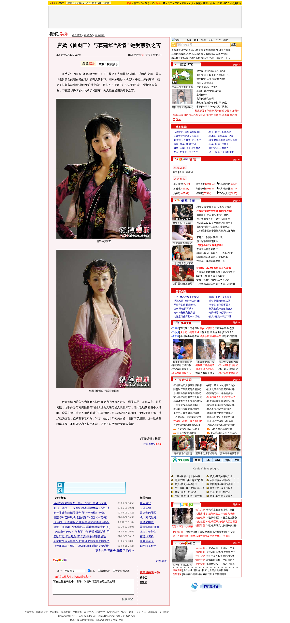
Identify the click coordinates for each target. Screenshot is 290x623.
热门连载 (177, 536)
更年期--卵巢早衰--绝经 (221, 136)
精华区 (143, 577)
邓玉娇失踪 (197, 50)
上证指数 (178, 184)
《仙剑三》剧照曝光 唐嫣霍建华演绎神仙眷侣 (81, 522)
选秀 (195, 115)
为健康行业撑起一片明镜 (187, 316)
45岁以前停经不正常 (220, 304)
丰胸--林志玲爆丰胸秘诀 (186, 296)
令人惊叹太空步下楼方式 (223, 432)
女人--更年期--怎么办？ (186, 152)
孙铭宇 (200, 86)
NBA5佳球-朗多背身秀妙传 (210, 275)
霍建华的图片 (148, 512)
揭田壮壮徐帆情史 (182, 362)
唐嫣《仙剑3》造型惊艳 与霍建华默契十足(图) (81, 526)
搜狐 (69, 3)
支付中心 (54, 612)
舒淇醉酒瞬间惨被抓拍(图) (221, 401)
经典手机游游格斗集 (210, 336)
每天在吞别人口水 (182, 564)
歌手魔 (200, 71)
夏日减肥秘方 (208, 53)
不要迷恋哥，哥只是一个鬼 (220, 548)
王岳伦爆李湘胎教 (186, 432)
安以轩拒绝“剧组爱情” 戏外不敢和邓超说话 (79, 536)
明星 (178, 119)
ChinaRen (78, 3)
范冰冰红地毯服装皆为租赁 (187, 397)
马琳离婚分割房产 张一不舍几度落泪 (215, 283)
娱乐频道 (77, 35)
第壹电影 (200, 517)
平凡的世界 (216, 332)
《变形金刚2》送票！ (188, 428)
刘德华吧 (200, 188)
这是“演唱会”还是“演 (214, 71)
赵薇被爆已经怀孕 (181, 365)
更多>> (236, 65)
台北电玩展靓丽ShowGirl (186, 424)
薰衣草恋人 (147, 541)
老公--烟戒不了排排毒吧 (221, 152)
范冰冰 (202, 115)
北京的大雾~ (210, 86)
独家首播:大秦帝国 (206, 207)
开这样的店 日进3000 (185, 304)
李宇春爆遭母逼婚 (181, 369)
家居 (184, 3)
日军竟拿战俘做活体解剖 (186, 405)
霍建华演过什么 (149, 526)
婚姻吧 (199, 193)
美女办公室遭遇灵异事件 (186, 413)
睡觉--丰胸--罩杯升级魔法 (187, 148)
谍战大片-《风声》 (182, 223)
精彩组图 (200, 521)
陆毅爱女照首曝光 (228, 369)
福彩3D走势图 (229, 336)
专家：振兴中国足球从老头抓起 (212, 279)
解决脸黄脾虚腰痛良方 (221, 308)
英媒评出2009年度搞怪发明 (220, 552)
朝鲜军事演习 (211, 50)
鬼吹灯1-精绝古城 (189, 332)
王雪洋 (200, 90)
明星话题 (200, 525)
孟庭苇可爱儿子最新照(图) (221, 417)
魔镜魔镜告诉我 (212, 90)
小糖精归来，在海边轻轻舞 (220, 563)
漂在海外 (177, 570)
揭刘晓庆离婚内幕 (205, 365)
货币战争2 (227, 332)
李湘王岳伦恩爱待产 (207, 249)
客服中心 (89, 612)
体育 (136, 3)
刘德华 (210, 110)
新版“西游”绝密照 (183, 453)
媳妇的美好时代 (220, 215)
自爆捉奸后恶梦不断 (182, 263)
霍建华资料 (147, 536)
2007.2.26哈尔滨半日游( (215, 106)
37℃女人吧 (224, 193)
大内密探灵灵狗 (204, 218)
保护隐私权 (113, 612)
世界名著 (204, 332)
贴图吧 (177, 193)
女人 (191, 3)
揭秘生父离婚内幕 (228, 362)
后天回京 (209, 83)
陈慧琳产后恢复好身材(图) (187, 389)
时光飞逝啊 (208, 98)
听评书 (175, 328)
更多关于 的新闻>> (114, 550)
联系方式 (100, 612)
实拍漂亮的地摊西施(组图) (221, 405)
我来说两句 (135, 54)
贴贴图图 (200, 552)
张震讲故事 (220, 328)
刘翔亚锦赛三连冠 (182, 283)
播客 (205, 3)
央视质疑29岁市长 (181, 50)
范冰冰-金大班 (224, 207)
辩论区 (143, 582)
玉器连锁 (145, 508)
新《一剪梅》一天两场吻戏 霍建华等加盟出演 (81, 508)
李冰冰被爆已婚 (205, 362)
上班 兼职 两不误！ (184, 308)
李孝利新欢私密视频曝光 (220, 413)
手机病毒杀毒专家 (189, 336)
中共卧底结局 (196, 57)
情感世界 (200, 559)
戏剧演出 (177, 532)
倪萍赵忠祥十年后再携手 (220, 393)
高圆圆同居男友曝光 (182, 107)
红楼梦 (230, 328)
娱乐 (147, 3)
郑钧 (221, 115)
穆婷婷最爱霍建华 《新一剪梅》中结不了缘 (80, 503)
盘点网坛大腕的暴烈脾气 (186, 409)
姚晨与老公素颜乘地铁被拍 (187, 401)
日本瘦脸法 (222, 53)
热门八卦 (200, 509)
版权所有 (130, 616)
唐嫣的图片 (147, 522)
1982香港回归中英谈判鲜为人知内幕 (215, 230)
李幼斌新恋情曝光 (228, 365)
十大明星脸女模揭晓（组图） (221, 509)
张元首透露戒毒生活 (221, 428)
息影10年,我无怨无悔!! (213, 79)
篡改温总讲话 (193, 53)
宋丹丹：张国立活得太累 (209, 237)
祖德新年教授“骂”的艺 (215, 102)
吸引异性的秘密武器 (219, 300)
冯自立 (200, 83)
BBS (226, 3)
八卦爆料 (200, 513)
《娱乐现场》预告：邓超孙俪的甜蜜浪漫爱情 (81, 545)
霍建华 (189, 172)
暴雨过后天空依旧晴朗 (214, 574)
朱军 (175, 115)
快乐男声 (234, 110)
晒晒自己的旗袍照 (192, 574)
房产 (177, 3)
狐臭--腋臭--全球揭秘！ (221, 132)
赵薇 (180, 115)
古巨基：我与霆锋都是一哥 (210, 261)
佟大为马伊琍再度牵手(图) (221, 389)
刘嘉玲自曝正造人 (205, 373)
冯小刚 (218, 110)
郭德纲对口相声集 (189, 328)
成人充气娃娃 (148, 517)
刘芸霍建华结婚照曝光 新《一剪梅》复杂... (79, 512)
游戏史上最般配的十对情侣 (221, 424)
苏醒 (216, 115)
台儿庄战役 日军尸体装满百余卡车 (214, 222)
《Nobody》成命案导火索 (187, 417)
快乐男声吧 (224, 184)
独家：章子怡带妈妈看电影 (221, 385)
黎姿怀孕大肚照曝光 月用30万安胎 (214, 253)
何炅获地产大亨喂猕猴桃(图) (188, 385)
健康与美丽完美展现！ (185, 312)
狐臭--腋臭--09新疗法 (220, 316)
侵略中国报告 (223, 57)
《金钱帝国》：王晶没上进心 (221, 517)
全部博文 (164, 612)
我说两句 (236, 3)
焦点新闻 (200, 548)
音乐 (211, 40)
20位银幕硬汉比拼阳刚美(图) (221, 525)
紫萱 (175, 172)
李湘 (232, 115)
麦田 (209, 215)
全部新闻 (152, 612)
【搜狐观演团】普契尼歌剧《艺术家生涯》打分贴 (209, 532)
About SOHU (128, 612)
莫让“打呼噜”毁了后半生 (186, 136)
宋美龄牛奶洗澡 (179, 57)
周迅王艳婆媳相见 (205, 369)
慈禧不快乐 (209, 57)
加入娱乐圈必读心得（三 (217, 75)
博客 (219, 3)
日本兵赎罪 (224, 50)
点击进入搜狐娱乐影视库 (220, 421)
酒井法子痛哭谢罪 (229, 453)
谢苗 (198, 79)
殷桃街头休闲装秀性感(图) (187, 393)
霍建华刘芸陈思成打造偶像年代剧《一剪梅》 (81, 517)
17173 (87, 3)
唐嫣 (181, 172)
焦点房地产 (98, 3)
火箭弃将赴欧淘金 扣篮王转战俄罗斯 (215, 272)
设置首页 (29, 612)
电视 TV (88, 35)
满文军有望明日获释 (207, 241)
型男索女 (200, 563)
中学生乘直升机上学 (182, 87)
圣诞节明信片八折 (181, 373)
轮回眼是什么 (148, 545)
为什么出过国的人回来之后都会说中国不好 (205, 570)
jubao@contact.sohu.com (109, 620)
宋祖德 (200, 102)
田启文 (200, 75)
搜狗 (106, 3)
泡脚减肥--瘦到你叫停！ (221, 312)
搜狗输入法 (42, 612)
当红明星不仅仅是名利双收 (220, 556)
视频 (198, 3)
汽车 (169, 3)
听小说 (175, 332)
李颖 (198, 106)
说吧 (225, 40)
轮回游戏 (145, 503)
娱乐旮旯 (200, 556)
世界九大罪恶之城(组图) (219, 409)
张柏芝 (209, 115)
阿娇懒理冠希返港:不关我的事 (212, 257)
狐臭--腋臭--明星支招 (185, 144)
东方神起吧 (224, 188)
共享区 (175, 336)
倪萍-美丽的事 (222, 218)
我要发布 (161, 561)
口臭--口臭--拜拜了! (219, 144)
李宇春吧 (200, 184)
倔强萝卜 (201, 215)
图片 (218, 40)
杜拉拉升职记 (207, 328)
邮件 (212, 3)
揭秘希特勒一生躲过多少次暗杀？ (214, 226)
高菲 (198, 98)
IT (164, 3)
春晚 (227, 115)
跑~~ (204, 94)
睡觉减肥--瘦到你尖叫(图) (187, 132)
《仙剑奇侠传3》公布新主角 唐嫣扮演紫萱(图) (81, 531)
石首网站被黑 (178, 53)
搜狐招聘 (66, 612)
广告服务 (77, 612)
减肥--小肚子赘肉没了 (220, 296)
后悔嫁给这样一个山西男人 (220, 559)
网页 (196, 40)
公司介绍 (141, 612)
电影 (186, 115)
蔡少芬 (225, 110)
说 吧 (192, 159)
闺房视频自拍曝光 (182, 243)
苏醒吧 (177, 188)
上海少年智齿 (148, 531)
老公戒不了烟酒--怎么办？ (187, 140)
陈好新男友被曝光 (228, 373)
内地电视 (100, 35)
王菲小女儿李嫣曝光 (206, 453)
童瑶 (198, 94)
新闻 (189, 40)
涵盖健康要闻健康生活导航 (223, 140)
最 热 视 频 (188, 200)
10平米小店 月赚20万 (220, 148)
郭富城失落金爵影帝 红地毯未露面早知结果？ (81, 541)
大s (191, 115)
